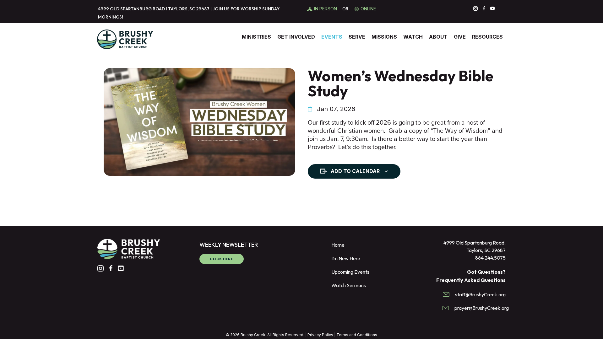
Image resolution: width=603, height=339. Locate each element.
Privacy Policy (320, 334)
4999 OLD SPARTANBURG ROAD (131, 9)
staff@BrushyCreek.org (480, 294)
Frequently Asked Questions (471, 280)
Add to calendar (355, 171)
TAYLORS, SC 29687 (188, 9)
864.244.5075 (490, 258)
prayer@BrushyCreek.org (481, 308)
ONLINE (368, 8)
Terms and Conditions (356, 334)
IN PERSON (326, 8)
